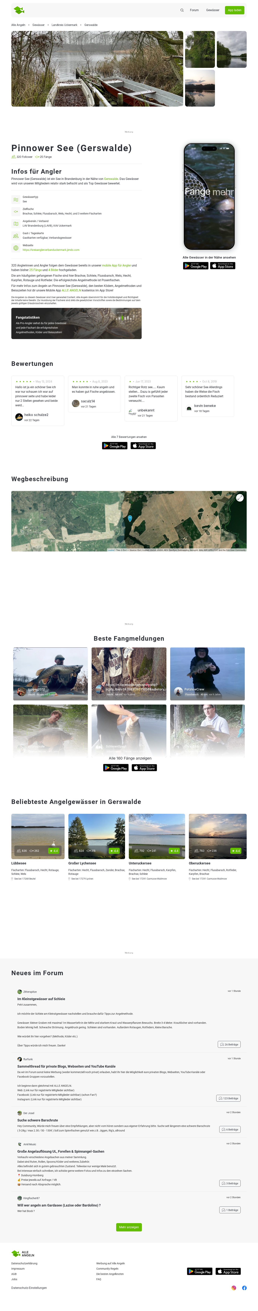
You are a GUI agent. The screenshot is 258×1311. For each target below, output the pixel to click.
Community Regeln (107, 1268)
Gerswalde (111, 179)
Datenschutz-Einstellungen (29, 1288)
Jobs (14, 1279)
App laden (234, 10)
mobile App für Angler (116, 265)
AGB (14, 1273)
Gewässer (212, 10)
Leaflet (111, 549)
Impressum (18, 1268)
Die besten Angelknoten (110, 1273)
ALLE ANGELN (71, 290)
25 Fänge (35, 270)
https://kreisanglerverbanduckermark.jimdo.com (51, 249)
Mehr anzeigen (129, 1227)
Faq (98, 1279)
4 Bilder (53, 270)
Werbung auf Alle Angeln (110, 1263)
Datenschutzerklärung (24, 1263)
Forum (194, 10)
